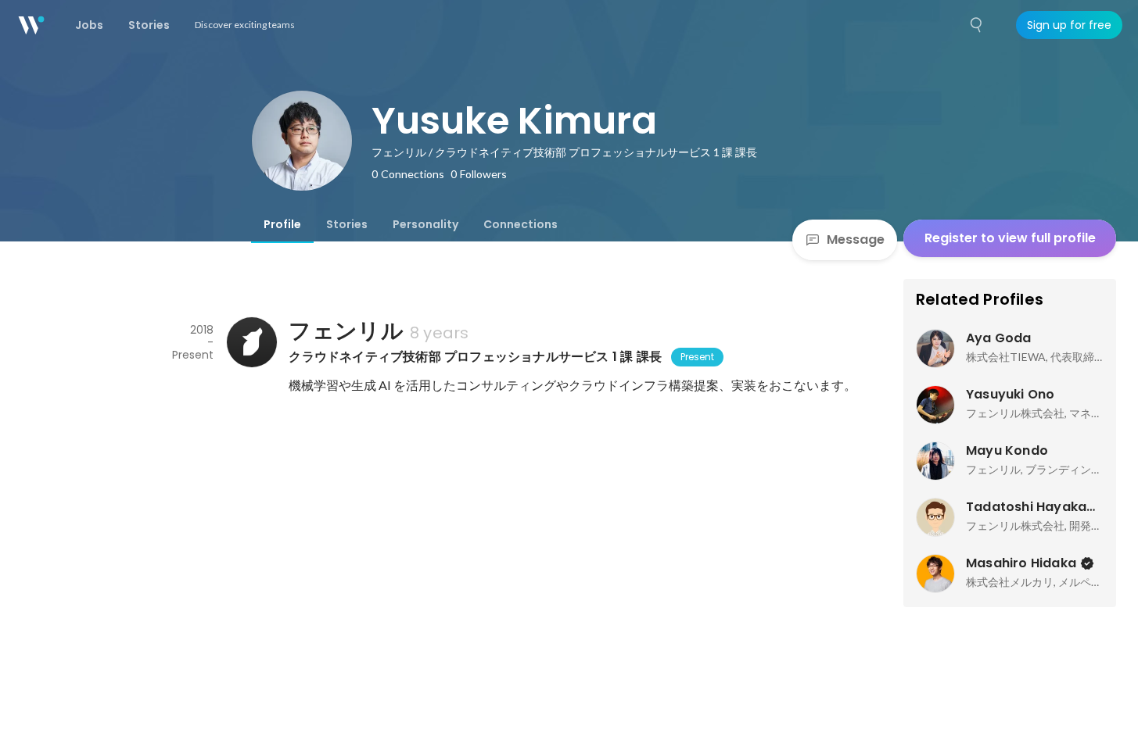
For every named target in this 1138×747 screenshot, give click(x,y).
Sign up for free (1069, 25)
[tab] (282, 224)
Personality (425, 224)
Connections (520, 224)
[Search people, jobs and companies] (977, 25)
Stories (347, 224)
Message (856, 239)
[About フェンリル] (251, 342)
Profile (282, 224)
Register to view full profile (1010, 238)
